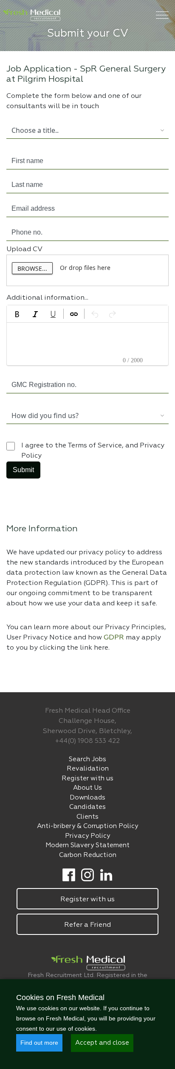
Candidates (87, 807)
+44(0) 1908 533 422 (87, 741)
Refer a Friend (87, 925)
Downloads (87, 797)
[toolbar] (87, 313)
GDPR (115, 637)
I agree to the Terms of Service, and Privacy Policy (92, 450)
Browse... (32, 268)
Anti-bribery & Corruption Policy (87, 826)
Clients (87, 817)
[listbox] (81, 130)
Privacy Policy (87, 836)
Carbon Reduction (87, 855)
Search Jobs (87, 759)
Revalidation (88, 768)
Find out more (39, 1042)
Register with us (87, 778)
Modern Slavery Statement (87, 845)
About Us (87, 788)
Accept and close (102, 1043)
